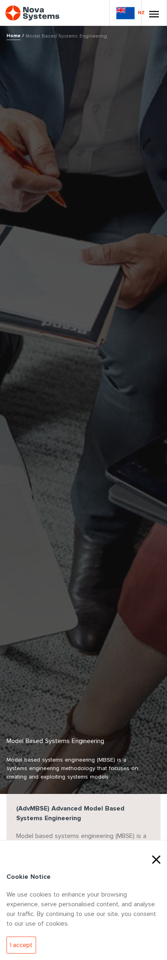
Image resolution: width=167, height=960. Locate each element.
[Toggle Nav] (154, 13)
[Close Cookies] (156, 858)
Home (13, 36)
